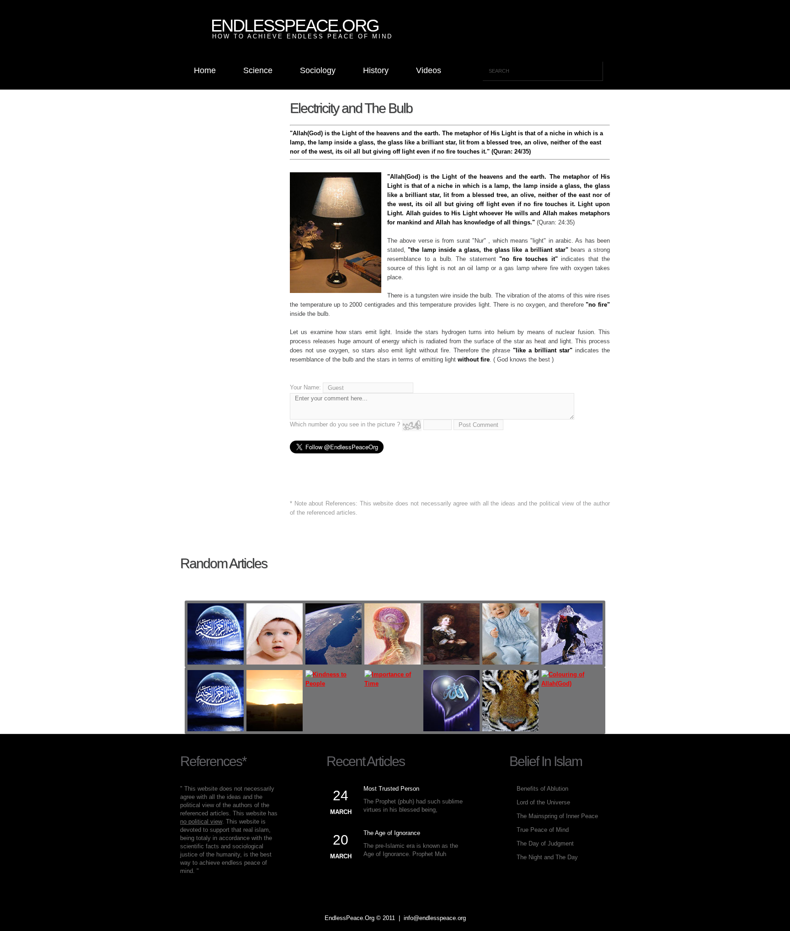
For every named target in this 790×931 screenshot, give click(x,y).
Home (205, 70)
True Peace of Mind (543, 829)
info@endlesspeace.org (435, 918)
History (376, 70)
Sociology (318, 70)
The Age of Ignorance (391, 833)
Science (257, 70)
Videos (428, 70)
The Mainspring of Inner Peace (557, 816)
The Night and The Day (547, 857)
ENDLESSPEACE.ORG (295, 25)
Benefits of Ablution (542, 788)
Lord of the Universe (543, 802)
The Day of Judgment (545, 843)
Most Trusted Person (391, 788)
